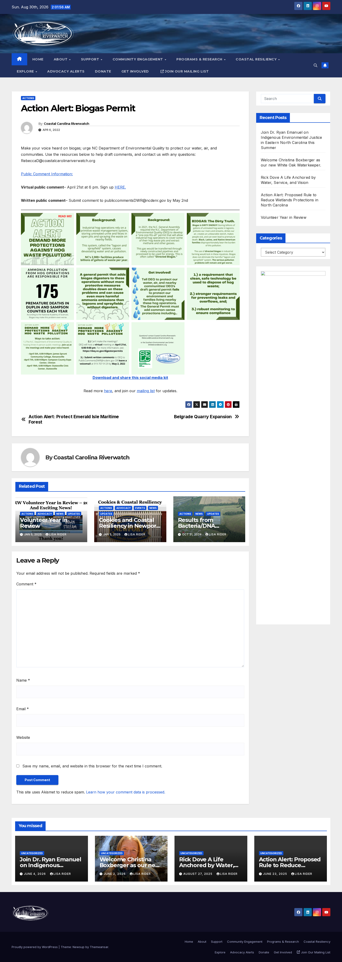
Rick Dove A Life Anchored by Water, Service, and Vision (206, 865)
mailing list (146, 390)
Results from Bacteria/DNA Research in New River (208, 526)
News (60, 513)
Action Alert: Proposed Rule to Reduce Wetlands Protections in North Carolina (289, 199)
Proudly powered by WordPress (35, 947)
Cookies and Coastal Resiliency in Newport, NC (129, 526)
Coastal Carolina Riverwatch (66, 124)
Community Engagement (138, 59)
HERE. (120, 187)
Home (38, 59)
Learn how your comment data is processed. (125, 792)
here (108, 390)
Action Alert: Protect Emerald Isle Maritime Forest (74, 419)
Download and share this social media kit (130, 377)
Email (22, 709)
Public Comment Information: (47, 174)
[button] (315, 65)
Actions (28, 98)
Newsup (78, 947)
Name (23, 680)
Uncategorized (32, 853)
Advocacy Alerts (66, 71)
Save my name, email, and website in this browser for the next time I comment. (92, 766)
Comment (26, 584)
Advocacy (44, 513)
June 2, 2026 (115, 874)
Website (23, 737)
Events (140, 508)
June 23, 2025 (275, 874)
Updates (74, 513)
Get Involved (135, 71)
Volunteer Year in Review (43, 523)
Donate (103, 71)
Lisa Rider (58, 534)
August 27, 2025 (198, 874)
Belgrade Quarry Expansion (203, 416)
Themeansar (99, 947)
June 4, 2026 (35, 874)
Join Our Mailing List (187, 71)
